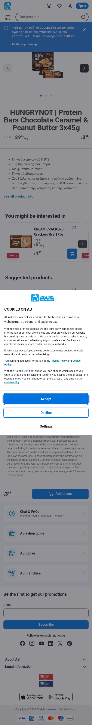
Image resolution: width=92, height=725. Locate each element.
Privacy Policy (59, 360)
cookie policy (11, 382)
